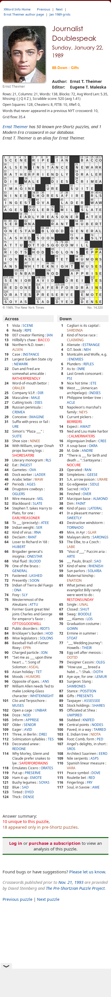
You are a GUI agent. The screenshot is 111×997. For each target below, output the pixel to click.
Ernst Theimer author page (24, 14)
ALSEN (17, 349)
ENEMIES (76, 359)
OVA (32, 469)
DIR (40, 392)
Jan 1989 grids (60, 14)
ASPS (95, 758)
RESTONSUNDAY (80, 599)
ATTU (34, 604)
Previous (43, 9)
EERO (103, 753)
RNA (37, 532)
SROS (71, 748)
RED (92, 777)
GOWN (72, 628)
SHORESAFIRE (23, 455)
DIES (38, 402)
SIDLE (94, 484)
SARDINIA (75, 330)
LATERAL (95, 508)
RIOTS (45, 628)
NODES (97, 724)
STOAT (72, 638)
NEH (87, 349)
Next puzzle (48, 899)
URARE (102, 479)
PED (100, 739)
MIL (40, 498)
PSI (69, 378)
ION (44, 652)
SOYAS (44, 782)
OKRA (93, 445)
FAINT (81, 503)
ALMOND (100, 498)
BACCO (44, 340)
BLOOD (35, 561)
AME (96, 787)
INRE (81, 368)
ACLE (71, 402)
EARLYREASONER (26, 517)
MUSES (18, 705)
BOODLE (85, 614)
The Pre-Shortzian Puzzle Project (75, 888)
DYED (29, 792)
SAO (97, 561)
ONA (17, 590)
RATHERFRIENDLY (26, 378)
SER (39, 527)
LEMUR (101, 676)
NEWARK (21, 364)
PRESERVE (33, 772)
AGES (31, 484)
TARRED (100, 729)
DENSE (28, 796)
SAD (25, 787)
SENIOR (30, 724)
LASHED (35, 575)
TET (39, 671)
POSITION (88, 691)
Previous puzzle (17, 899)
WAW (38, 479)
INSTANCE (31, 354)
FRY (89, 782)
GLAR (92, 532)
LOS (90, 618)
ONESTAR (34, 556)
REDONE (19, 748)
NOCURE (74, 465)
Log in (15, 843)
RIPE (28, 330)
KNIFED (88, 719)
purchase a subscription (55, 843)
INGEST (26, 465)
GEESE (92, 474)
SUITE (17, 436)
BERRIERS (74, 421)
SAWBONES (76, 686)
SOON (34, 580)
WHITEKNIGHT (42, 695)
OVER (87, 493)
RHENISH (96, 566)
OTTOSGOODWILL (26, 623)
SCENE (27, 325)
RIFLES (88, 364)
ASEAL (34, 667)
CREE (102, 441)
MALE (35, 397)
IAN (50, 335)
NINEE (35, 441)
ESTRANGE (91, 344)
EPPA (27, 647)
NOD (27, 715)
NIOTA (96, 734)
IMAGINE (36, 416)
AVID (28, 729)
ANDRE (87, 450)
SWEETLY (74, 517)
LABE (71, 546)
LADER (40, 474)
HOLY (85, 489)
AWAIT (85, 426)
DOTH (98, 671)
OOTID (72, 657)
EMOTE (36, 777)
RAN (88, 469)
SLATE (37, 503)
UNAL (83, 604)
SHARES (98, 705)
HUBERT (19, 546)
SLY (25, 594)
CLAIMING (75, 340)
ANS (45, 681)
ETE (93, 383)
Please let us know (87, 871)
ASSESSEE (92, 700)
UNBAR (40, 710)
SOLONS (46, 638)
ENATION (74, 580)
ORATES (47, 768)
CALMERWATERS (82, 436)
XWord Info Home (17, 9)
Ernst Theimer (15, 126)
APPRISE (32, 719)
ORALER (18, 388)
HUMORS (33, 676)
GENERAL (19, 570)
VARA (71, 768)
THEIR (87, 647)
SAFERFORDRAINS (33, 763)
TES (51, 739)
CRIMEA (18, 412)
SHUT (84, 609)
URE (15, 426)
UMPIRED (74, 715)
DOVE (95, 772)
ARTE (71, 556)
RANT (32, 537)
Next (59, 9)
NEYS (83, 412)
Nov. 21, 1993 (70, 882)
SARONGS (100, 537)
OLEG (100, 662)
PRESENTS (85, 695)
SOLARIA (95, 570)
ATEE (45, 522)
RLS (48, 460)
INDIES (95, 392)
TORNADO (75, 527)
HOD (49, 633)
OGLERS (18, 493)
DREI (43, 734)
